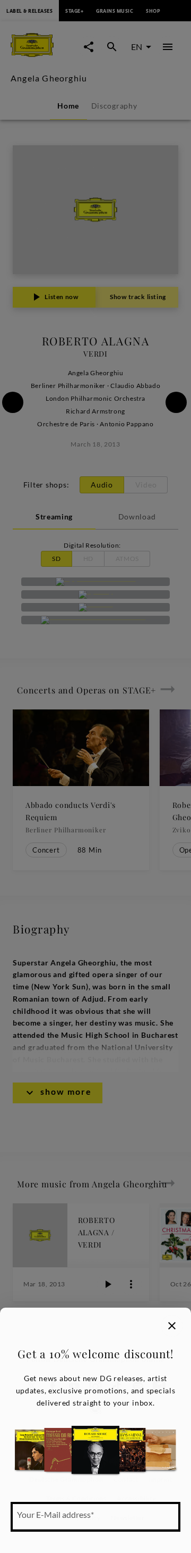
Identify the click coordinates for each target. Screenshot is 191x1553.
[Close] (172, 1325)
